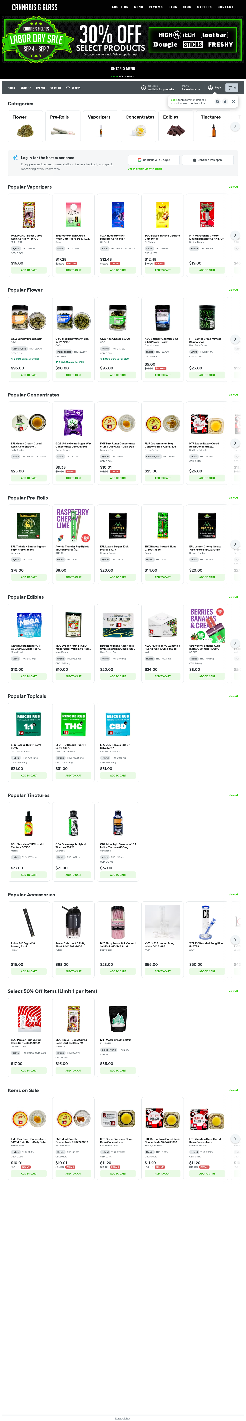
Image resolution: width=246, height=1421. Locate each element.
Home (114, 76)
